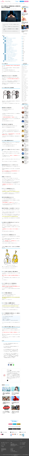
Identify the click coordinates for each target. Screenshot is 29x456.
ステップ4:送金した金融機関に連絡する (9, 58)
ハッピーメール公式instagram (22, 443)
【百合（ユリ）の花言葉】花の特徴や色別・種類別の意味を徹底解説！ (6, 394)
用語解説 (25, 92)
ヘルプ (1, 451)
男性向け (23, 94)
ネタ (22, 75)
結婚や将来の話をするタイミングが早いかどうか (10, 45)
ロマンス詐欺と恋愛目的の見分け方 (7, 42)
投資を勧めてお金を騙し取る (8, 40)
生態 (22, 92)
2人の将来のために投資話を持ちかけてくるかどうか (11, 51)
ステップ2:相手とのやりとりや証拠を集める (10, 56)
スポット (23, 72)
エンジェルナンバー (23, 70)
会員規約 (11, 442)
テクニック (26, 72)
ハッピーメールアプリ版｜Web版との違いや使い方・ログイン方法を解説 (25, 31)
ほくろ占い (23, 68)
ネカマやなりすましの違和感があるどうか (10, 52)
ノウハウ (25, 75)
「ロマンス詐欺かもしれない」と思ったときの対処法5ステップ (10, 53)
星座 (25, 89)
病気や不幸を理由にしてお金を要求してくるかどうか (11, 50)
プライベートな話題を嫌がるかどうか (9, 47)
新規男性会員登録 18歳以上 (3, 449)
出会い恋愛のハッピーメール (3, 3)
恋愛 (23, 48)
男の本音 (23, 93)
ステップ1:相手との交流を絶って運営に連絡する (10, 54)
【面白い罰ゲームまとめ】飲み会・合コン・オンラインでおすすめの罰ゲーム (15, 412)
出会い (22, 29)
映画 (22, 90)
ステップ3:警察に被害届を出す (8, 57)
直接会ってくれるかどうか (8, 46)
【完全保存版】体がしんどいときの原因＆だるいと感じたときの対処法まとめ (6, 403)
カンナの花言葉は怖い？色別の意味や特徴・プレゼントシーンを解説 (15, 403)
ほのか (25, 68)
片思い (23, 53)
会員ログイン (2, 450)
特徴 (23, 55)
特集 (10, 3)
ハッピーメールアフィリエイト (22, 446)
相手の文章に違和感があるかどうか (9, 48)
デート (22, 73)
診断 (22, 21)
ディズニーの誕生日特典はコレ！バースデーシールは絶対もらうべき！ (6, 412)
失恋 (23, 43)
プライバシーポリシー (12, 443)
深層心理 (23, 91)
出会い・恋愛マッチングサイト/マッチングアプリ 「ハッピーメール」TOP (5, 442)
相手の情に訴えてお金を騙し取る (9, 41)
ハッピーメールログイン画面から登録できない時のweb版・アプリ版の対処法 (25, 14)
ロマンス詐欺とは (5, 36)
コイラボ (23, 71)
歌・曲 (24, 90)
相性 (25, 94)
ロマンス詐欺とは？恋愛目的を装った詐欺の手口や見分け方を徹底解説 (18, 3)
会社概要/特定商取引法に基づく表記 (13, 444)
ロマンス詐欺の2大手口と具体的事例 (7, 39)
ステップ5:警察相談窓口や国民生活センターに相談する (11, 59)
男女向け (25, 93)
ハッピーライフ (8, 3)
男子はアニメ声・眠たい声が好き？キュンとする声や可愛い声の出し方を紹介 (15, 394)
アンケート (24, 36)
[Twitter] (11, 365)
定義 (23, 46)
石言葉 (22, 95)
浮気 (27, 90)
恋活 (23, 50)
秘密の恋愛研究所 (26, 95)
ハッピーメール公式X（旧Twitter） (23, 442)
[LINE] (13, 365)
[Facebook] (8, 365)
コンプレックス (26, 71)
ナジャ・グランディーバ (24, 74)
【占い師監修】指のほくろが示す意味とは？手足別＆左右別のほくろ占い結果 (25, 23)
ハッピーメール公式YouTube (22, 444)
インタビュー (23, 69)
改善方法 (23, 89)
